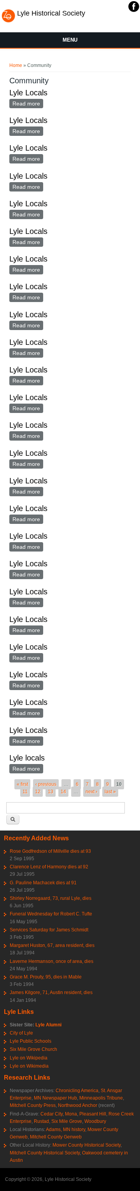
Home (15, 65)
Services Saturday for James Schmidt (49, 930)
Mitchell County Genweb (56, 1137)
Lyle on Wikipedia (28, 1058)
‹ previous (45, 784)
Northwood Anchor (77, 1105)
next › (91, 791)
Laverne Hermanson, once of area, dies (51, 961)
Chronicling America (77, 1090)
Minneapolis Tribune (101, 1098)
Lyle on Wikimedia (29, 1066)
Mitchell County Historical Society (45, 1153)
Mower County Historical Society (86, 1145)
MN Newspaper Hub (55, 1098)
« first (22, 784)
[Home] (8, 21)
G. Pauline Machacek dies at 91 (43, 882)
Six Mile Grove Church (33, 1049)
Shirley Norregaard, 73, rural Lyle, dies (50, 898)
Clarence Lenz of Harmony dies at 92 (49, 867)
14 (63, 791)
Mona (71, 1114)
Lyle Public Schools (30, 1041)
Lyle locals (27, 758)
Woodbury (95, 1121)
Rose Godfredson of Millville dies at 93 (50, 851)
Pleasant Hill (92, 1114)
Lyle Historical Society (51, 13)
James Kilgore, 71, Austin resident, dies (51, 992)
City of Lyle (21, 1033)
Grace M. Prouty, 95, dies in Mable (46, 977)
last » (110, 791)
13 (50, 791)
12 (37, 791)
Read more (27, 103)
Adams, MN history (65, 1129)
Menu (70, 40)
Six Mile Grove (66, 1121)
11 (25, 791)
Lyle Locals (28, 92)
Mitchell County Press (33, 1105)
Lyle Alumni (48, 1025)
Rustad (41, 1121)
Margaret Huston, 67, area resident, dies (52, 945)
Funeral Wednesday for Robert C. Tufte (51, 914)
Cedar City (51, 1114)
